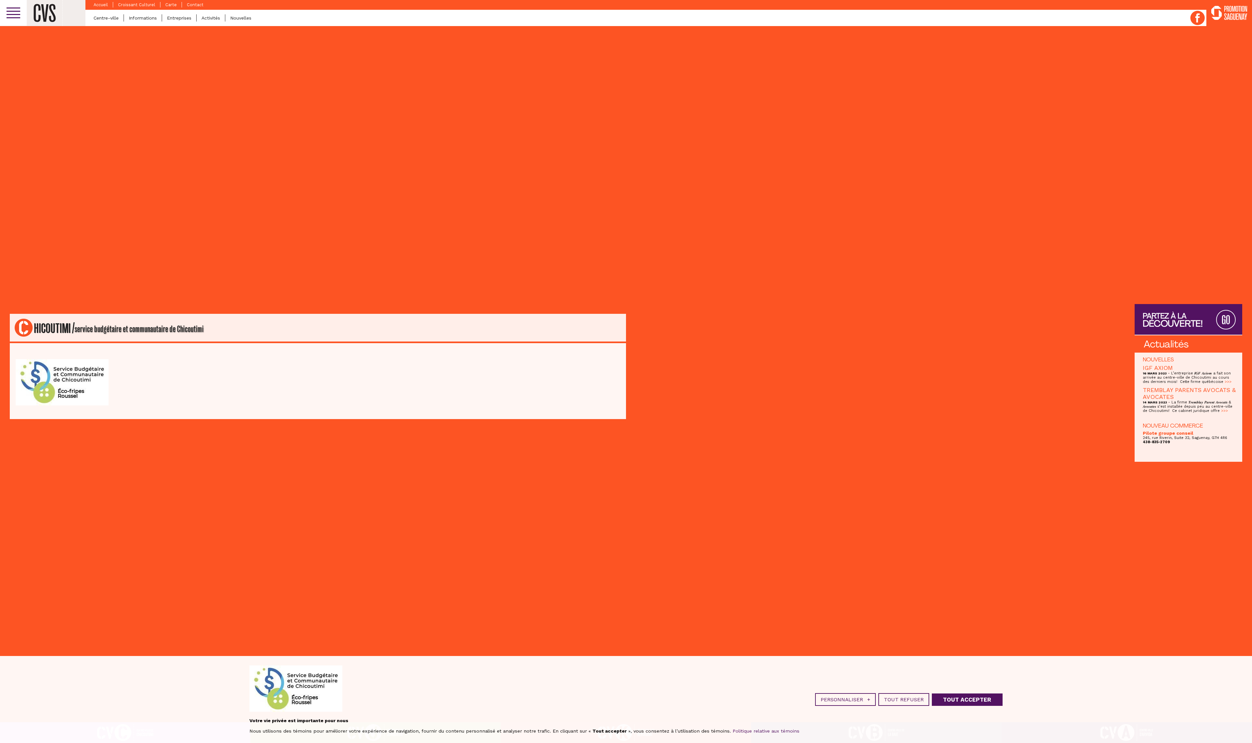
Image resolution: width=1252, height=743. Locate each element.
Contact (195, 4)
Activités (210, 18)
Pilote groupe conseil (1168, 433)
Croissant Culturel (136, 4)
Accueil (101, 4)
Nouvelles (240, 18)
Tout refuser (904, 699)
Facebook (1197, 18)
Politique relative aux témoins (766, 731)
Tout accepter (967, 699)
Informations (143, 18)
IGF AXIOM (1158, 367)
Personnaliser (845, 699)
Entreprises (179, 18)
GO (1226, 320)
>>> (1228, 382)
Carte (171, 4)
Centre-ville (106, 18)
